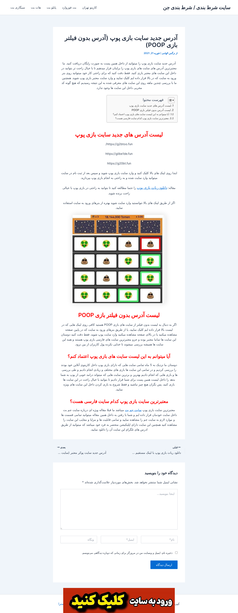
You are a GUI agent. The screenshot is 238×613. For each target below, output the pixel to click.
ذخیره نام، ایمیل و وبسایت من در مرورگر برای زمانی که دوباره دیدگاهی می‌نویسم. (127, 552)
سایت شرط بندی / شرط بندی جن (197, 7)
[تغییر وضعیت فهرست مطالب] (169, 100)
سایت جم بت (133, 410)
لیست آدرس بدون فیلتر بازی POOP (151, 110)
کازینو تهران (89, 7)
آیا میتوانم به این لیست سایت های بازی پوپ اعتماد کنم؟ (141, 114)
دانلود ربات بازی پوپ (152, 188)
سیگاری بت (17, 7)
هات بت (36, 7)
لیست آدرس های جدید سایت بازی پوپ (150, 105)
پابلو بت (51, 7)
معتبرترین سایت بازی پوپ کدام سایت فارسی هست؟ (142, 118)
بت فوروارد (69, 7)
